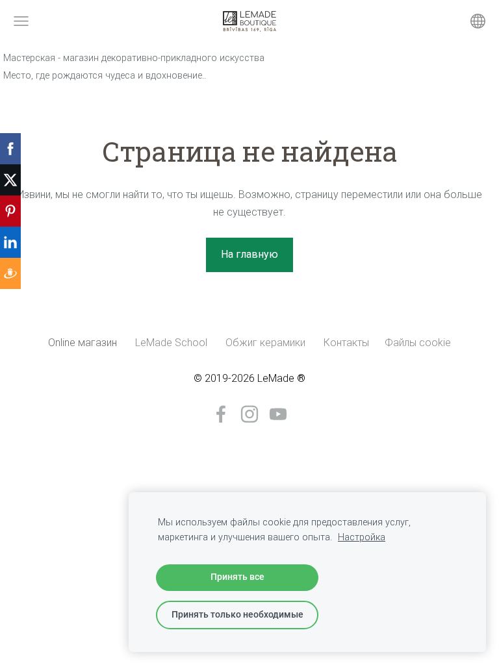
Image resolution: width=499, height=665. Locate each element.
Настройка (361, 537)
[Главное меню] (21, 21)
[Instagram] (249, 414)
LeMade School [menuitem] (171, 342)
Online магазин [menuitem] (82, 342)
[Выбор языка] (478, 21)
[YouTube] (278, 414)
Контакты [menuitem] (346, 342)
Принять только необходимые (237, 614)
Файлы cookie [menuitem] (418, 342)
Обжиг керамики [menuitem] (265, 342)
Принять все (237, 577)
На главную (249, 254)
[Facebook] (221, 414)
